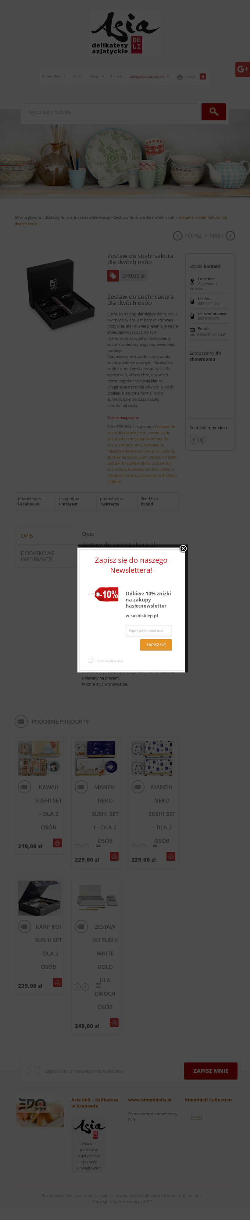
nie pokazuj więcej (109, 660)
